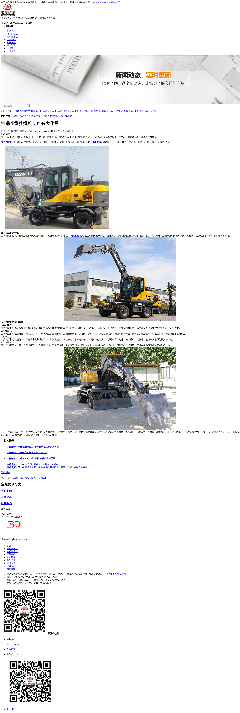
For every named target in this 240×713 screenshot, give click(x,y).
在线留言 (106, 2)
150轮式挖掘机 (50, 111)
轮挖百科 (36, 116)
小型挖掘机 (41, 477)
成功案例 (11, 557)
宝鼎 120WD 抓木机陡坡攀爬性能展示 (31, 458)
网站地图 (115, 2)
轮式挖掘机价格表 (75, 111)
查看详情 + (12, 464)
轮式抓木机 (12, 36)
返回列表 (5, 472)
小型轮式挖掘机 (122, 111)
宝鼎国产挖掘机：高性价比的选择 (41, 464)
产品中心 (11, 39)
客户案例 (11, 42)
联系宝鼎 (11, 51)
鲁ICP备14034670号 (116, 574)
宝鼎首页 (11, 31)
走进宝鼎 (11, 48)
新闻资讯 (11, 45)
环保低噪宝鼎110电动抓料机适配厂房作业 (33, 447)
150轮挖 (62, 111)
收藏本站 (97, 2)
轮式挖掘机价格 (92, 111)
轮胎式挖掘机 (107, 111)
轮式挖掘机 (12, 34)
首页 (15, 116)
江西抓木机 (36, 111)
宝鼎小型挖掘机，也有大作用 (57, 116)
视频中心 (6, 503)
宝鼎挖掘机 (18, 477)
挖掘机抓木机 (149, 111)
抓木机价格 (136, 111)
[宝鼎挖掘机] (14, 541)
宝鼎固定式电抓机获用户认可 (27, 452)
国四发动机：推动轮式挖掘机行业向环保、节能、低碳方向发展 (56, 467)
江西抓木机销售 (23, 111)
